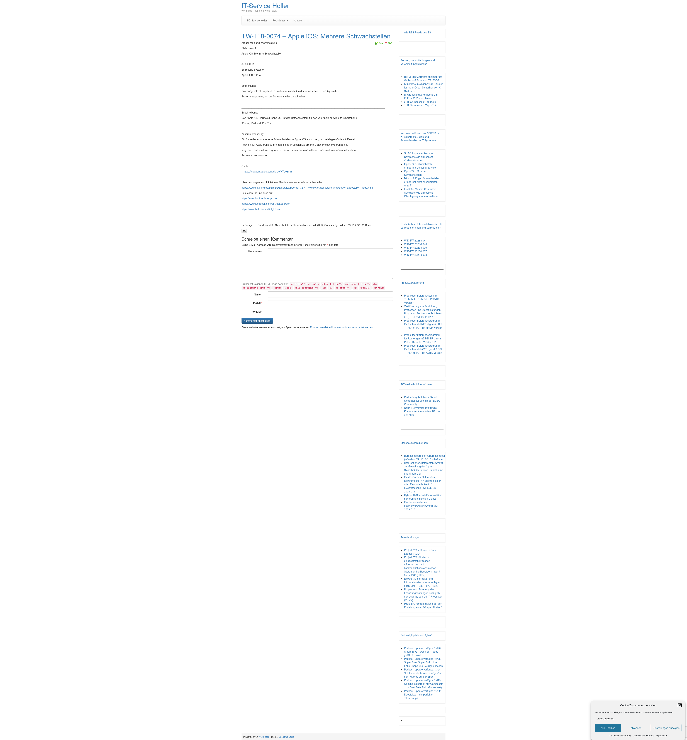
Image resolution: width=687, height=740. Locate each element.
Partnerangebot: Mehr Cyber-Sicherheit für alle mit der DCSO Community (422, 400)
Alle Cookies (608, 728)
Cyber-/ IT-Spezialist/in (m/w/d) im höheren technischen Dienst (423, 496)
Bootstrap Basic (286, 736)
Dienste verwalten (605, 718)
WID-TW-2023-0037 (415, 251)
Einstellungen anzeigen (666, 728)
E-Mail (257, 303)
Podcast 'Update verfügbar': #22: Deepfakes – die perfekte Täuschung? (422, 694)
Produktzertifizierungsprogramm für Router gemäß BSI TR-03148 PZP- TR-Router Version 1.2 (422, 338)
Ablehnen (635, 728)
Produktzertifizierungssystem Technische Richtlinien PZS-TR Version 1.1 (421, 299)
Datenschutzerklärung (620, 735)
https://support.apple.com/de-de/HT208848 (268, 171)
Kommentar (255, 251)
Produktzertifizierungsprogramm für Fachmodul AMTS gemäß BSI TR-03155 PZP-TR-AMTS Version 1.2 (423, 351)
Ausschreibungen (410, 537)
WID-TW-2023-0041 (415, 240)
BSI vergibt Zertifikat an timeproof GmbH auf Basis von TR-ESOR (423, 78)
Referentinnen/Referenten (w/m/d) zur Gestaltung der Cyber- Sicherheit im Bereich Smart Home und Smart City (423, 468)
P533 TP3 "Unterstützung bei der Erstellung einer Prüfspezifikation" (423, 605)
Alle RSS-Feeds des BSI (418, 32)
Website (257, 312)
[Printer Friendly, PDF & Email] (383, 43)
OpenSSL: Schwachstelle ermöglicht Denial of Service (420, 165)
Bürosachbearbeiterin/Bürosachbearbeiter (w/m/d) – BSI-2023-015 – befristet (428, 457)
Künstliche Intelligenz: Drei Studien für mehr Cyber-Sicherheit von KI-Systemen (423, 87)
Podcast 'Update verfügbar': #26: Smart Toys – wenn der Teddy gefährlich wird (422, 651)
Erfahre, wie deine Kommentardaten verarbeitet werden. (342, 327)
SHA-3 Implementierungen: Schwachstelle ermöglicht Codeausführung (419, 156)
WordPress (264, 736)
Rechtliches (279, 20)
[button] (679, 705)
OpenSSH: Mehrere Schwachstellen (415, 172)
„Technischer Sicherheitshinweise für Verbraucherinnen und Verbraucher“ (421, 225)
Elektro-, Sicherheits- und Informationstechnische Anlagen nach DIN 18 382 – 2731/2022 (422, 582)
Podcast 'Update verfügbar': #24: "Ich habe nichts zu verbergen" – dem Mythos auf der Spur (422, 673)
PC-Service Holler (257, 20)
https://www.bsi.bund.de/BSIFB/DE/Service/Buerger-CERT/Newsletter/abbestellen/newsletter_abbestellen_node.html (307, 187)
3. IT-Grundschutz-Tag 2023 (420, 101)
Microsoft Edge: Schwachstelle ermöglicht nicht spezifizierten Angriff (421, 181)
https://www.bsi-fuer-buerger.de (259, 198)
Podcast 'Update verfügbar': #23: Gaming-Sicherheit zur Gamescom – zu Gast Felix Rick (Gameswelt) (423, 683)
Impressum (661, 735)
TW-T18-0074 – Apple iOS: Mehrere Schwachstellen (316, 35)
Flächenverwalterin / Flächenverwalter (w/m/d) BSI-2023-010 (421, 505)
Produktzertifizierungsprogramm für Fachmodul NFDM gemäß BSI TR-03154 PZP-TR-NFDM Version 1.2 (423, 326)
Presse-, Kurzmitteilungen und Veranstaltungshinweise (418, 62)
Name (258, 294)
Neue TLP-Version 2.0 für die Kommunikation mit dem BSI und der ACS (422, 411)
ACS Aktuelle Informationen (416, 384)
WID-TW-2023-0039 (415, 247)
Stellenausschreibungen (414, 443)
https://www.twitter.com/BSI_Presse (261, 209)
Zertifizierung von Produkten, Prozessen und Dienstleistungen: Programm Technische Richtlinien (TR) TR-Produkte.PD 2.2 (423, 311)
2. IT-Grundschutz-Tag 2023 (420, 105)
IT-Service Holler (265, 5)
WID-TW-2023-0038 (415, 254)
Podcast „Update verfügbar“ (416, 635)
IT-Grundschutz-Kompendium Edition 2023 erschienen (421, 96)
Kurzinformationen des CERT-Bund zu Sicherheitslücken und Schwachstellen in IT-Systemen (420, 136)
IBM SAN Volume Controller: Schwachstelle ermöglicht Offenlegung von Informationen (421, 192)
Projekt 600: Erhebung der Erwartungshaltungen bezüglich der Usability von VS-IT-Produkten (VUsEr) (423, 595)
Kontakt (297, 20)
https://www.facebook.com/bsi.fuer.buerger (266, 203)
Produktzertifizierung (412, 282)
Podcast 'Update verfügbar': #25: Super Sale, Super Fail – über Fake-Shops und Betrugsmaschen (423, 662)
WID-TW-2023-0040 (415, 244)
